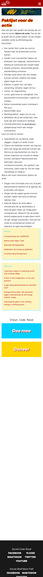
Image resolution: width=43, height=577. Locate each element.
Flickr (30, 553)
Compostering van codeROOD (16, 236)
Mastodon (14, 557)
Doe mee (21, 330)
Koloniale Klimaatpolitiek (14, 245)
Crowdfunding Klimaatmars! (15, 254)
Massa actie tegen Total (14, 241)
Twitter (30, 557)
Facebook (14, 553)
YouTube (21, 561)
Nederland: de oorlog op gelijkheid (18, 249)
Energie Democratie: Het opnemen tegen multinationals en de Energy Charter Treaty (18, 294)
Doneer (21, 349)
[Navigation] (39, 4)
